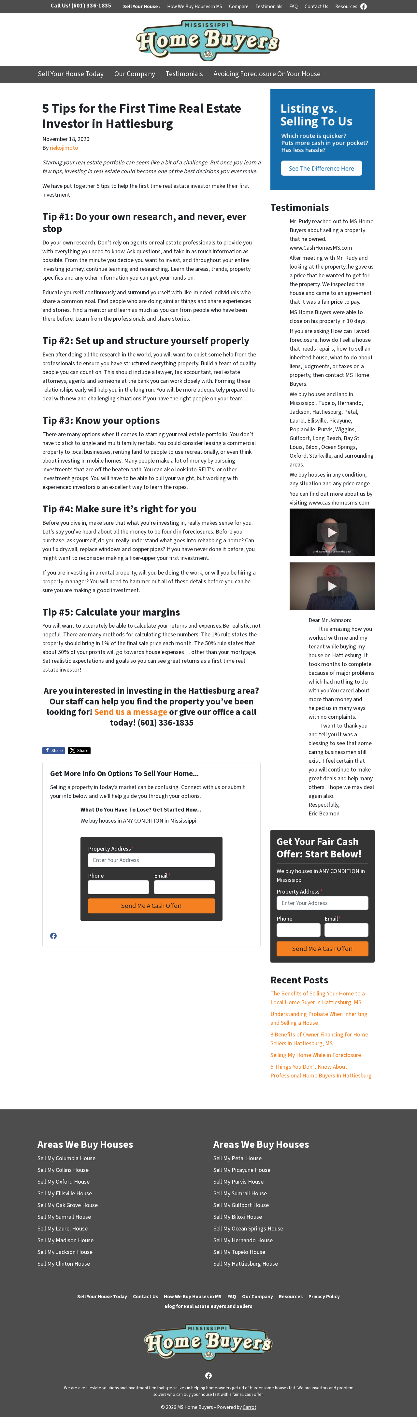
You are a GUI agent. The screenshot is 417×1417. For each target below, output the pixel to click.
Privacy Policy (324, 1296)
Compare (239, 6)
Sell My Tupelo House (239, 1252)
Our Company (134, 74)
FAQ (293, 6)
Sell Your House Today (71, 74)
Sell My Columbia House (66, 1158)
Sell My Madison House (65, 1240)
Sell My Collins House (63, 1170)
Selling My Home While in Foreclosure (315, 1055)
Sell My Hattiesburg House (245, 1264)
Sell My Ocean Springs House (248, 1229)
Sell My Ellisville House (64, 1193)
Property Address (111, 849)
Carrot (249, 1407)
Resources (346, 6)
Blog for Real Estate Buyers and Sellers (208, 1306)
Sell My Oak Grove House (67, 1205)
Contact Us (316, 6)
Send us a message (130, 712)
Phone (96, 876)
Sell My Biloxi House (237, 1217)
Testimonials (268, 6)
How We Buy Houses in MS (194, 6)
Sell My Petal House (237, 1158)
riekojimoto (64, 148)
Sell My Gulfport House (241, 1205)
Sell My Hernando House (243, 1240)
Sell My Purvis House (238, 1182)
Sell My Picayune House (241, 1170)
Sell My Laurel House (62, 1229)
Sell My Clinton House (63, 1264)
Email (162, 876)
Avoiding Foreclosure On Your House (267, 74)
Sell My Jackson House (65, 1252)
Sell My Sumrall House (64, 1217)
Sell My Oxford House (63, 1182)
